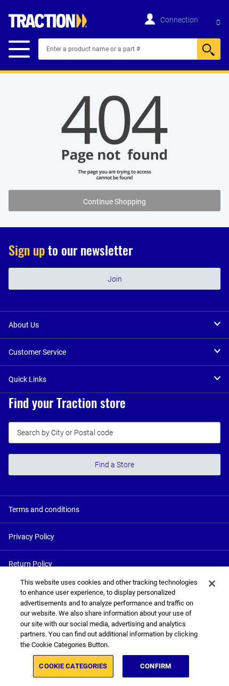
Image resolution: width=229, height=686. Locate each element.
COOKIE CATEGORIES (73, 666)
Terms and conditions (44, 509)
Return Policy (30, 564)
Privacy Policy (31, 536)
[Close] (212, 583)
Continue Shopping (114, 201)
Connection (179, 19)
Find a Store (114, 464)
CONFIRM (155, 666)
